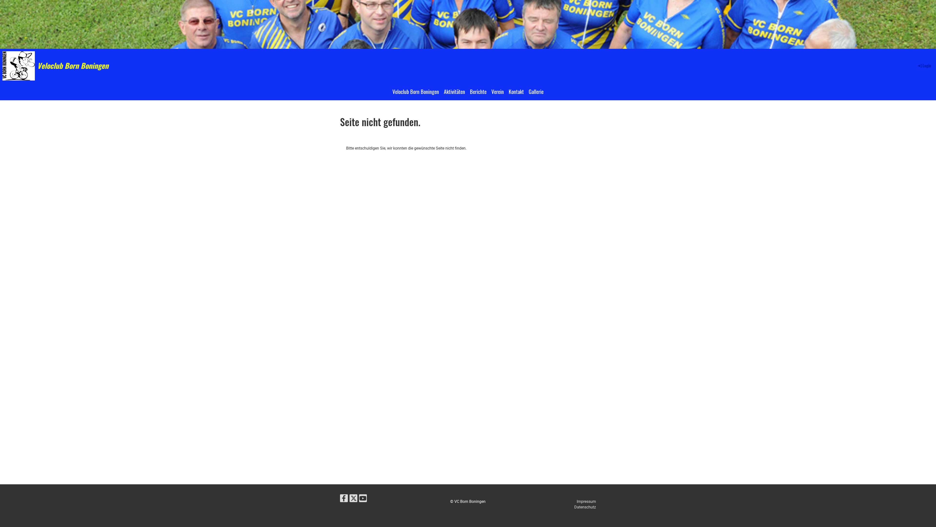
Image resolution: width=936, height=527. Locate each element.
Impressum (586, 501)
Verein (497, 91)
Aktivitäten (454, 91)
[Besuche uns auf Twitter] (353, 499)
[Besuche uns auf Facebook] (344, 499)
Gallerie (536, 91)
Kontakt (516, 91)
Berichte (478, 91)
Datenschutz (585, 507)
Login (927, 66)
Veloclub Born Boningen (72, 66)
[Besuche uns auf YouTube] (363, 499)
